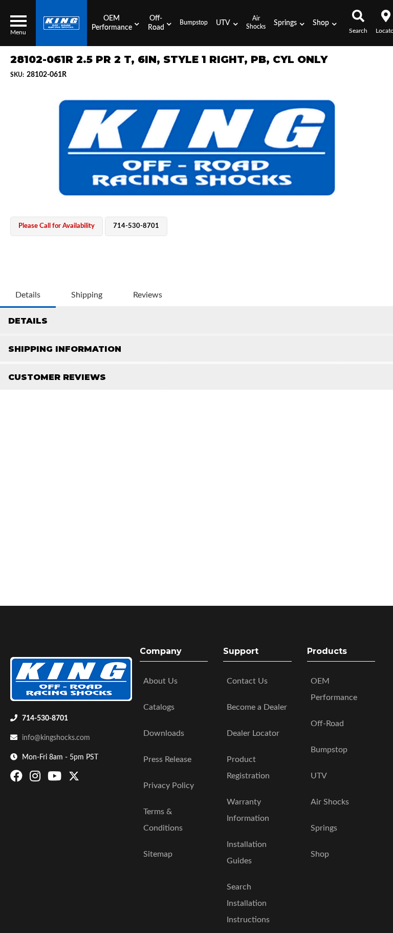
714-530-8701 (45, 718)
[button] (115, 23)
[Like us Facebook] (17, 778)
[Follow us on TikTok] (84, 778)
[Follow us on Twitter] (74, 778)
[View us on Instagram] (36, 778)
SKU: (17, 75)
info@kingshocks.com (56, 737)
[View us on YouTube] (56, 778)
